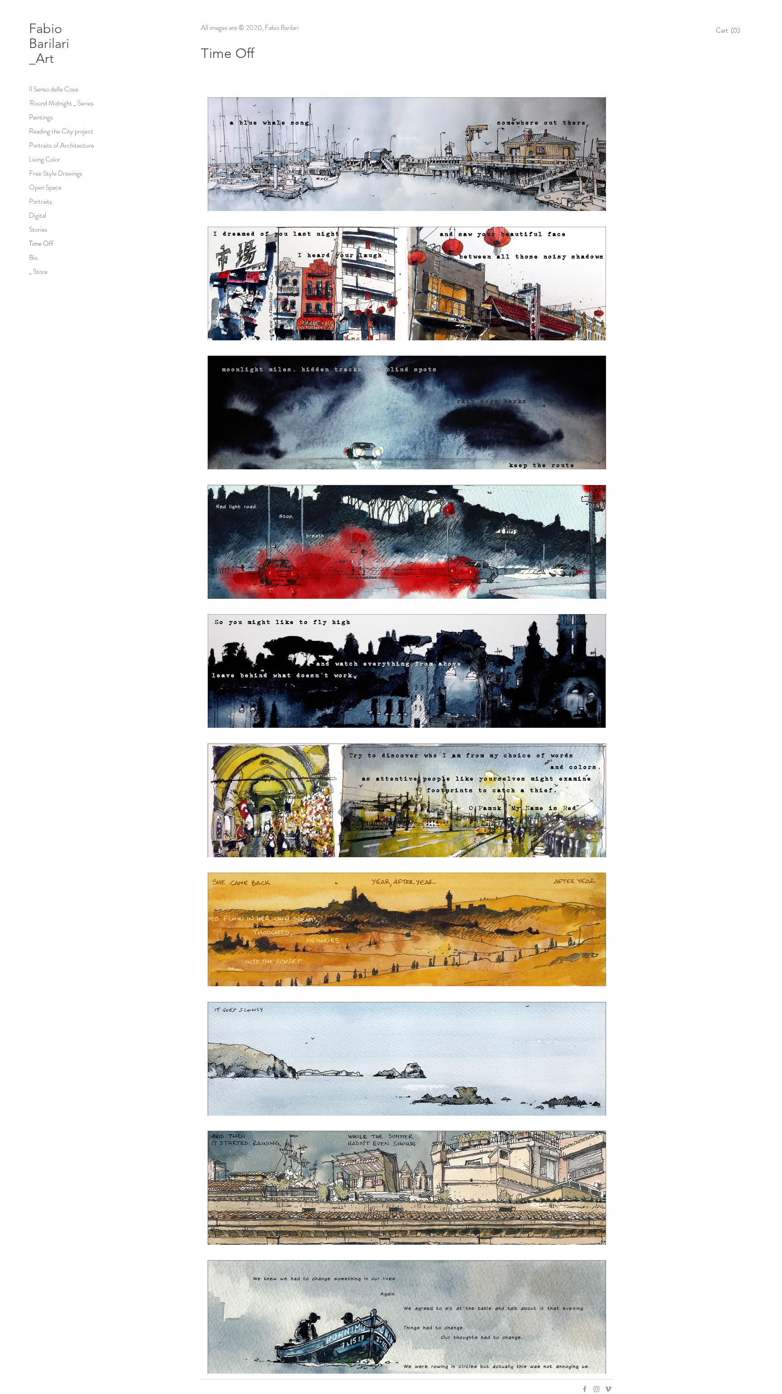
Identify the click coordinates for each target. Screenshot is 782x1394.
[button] (731, 30)
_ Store (38, 272)
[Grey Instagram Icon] (596, 1389)
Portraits (40, 201)
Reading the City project (61, 131)
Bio (33, 258)
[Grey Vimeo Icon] (608, 1389)
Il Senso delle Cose (53, 89)
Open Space (45, 187)
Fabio (47, 28)
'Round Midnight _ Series (61, 103)
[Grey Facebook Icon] (585, 1389)
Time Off (41, 243)
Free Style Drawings (55, 173)
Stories (38, 229)
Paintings (41, 117)
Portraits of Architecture (61, 145)
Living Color (44, 159)
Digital (37, 215)
